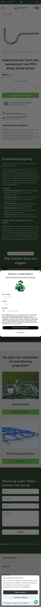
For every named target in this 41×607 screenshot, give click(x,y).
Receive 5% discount (20, 327)
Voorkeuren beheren (20, 597)
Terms (20, 323)
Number (5, 308)
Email (4, 301)
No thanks (20, 332)
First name (6, 294)
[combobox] (4, 311)
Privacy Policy (13, 323)
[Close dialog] (39, 272)
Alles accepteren (20, 592)
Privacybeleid (7, 603)
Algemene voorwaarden (21, 603)
